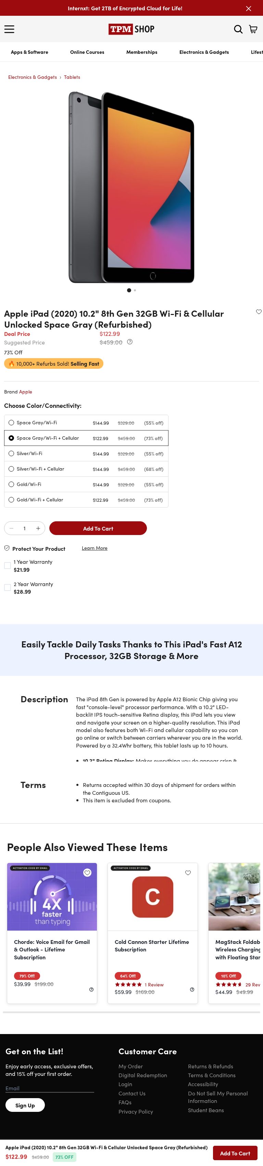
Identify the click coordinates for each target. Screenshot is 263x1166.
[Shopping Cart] (253, 29)
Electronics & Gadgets (204, 51)
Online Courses (87, 51)
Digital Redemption (142, 1075)
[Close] (248, 8)
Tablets (72, 76)
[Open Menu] (11, 29)
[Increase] (38, 528)
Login (125, 1084)
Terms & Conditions (212, 1075)
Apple (25, 391)
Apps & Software (29, 51)
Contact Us (132, 1093)
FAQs (125, 1102)
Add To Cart (98, 528)
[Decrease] (11, 528)
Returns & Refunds (210, 1066)
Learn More (95, 548)
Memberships (142, 51)
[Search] (238, 29)
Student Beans (206, 1110)
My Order (130, 1066)
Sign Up (25, 1105)
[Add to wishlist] (259, 311)
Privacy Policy (135, 1111)
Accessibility (203, 1084)
